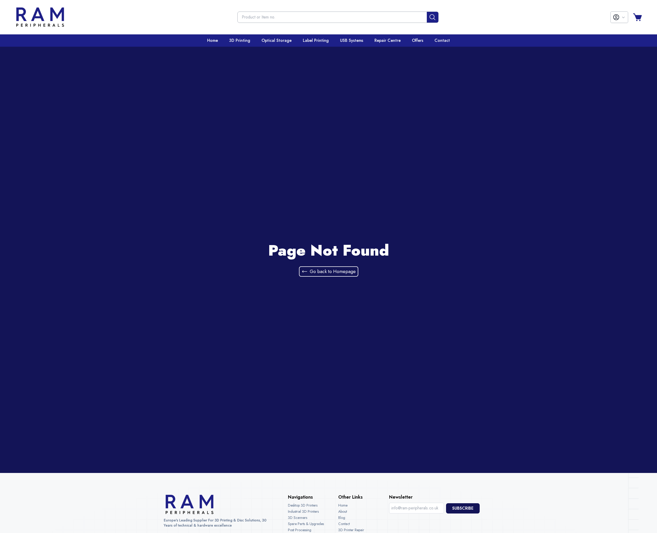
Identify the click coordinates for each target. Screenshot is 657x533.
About (342, 511)
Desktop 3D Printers (302, 505)
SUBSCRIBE (463, 508)
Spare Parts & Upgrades (306, 523)
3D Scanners (297, 517)
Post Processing (299, 529)
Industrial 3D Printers (303, 511)
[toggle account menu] (619, 17)
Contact (344, 523)
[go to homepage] (40, 17)
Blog (341, 517)
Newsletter (401, 497)
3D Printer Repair (351, 529)
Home (342, 505)
